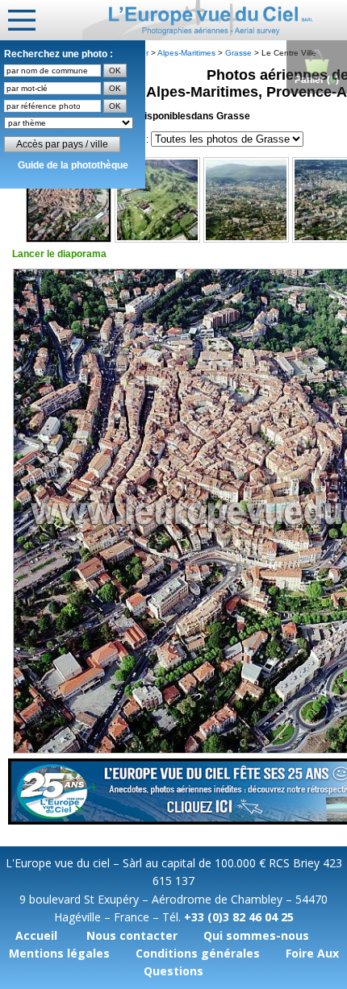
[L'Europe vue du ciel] (214, 20)
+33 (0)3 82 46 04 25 (239, 917)
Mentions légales (59, 953)
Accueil (36, 935)
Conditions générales (198, 953)
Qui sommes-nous (256, 935)
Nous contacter (132, 935)
